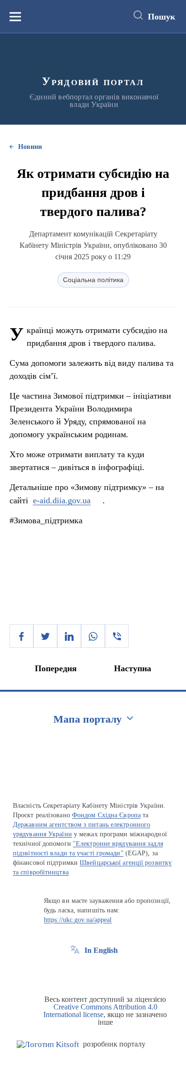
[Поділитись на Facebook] (21, 636)
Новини (30, 146)
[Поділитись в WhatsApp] (93, 636)
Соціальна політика (93, 280)
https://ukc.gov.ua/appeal (78, 919)
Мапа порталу (87, 719)
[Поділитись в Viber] (116, 636)
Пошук (161, 16)
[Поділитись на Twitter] (45, 636)
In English (101, 950)
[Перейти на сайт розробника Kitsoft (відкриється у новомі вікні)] (48, 1044)
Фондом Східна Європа (106, 815)
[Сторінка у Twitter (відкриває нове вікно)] (92, 972)
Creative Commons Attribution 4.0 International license (100, 1010)
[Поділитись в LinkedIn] (69, 636)
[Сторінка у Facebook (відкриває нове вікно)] (75, 972)
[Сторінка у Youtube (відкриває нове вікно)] (110, 972)
